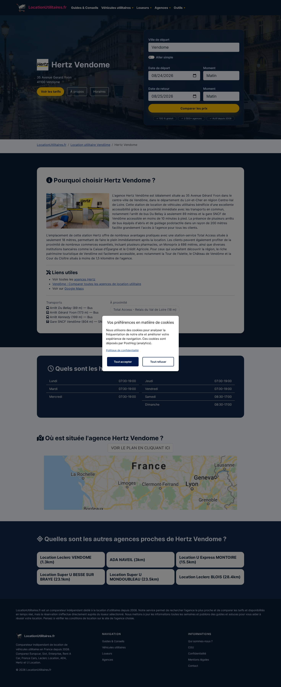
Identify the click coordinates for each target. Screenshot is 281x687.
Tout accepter (123, 361)
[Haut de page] (274, 680)
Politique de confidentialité (122, 350)
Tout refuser (158, 361)
